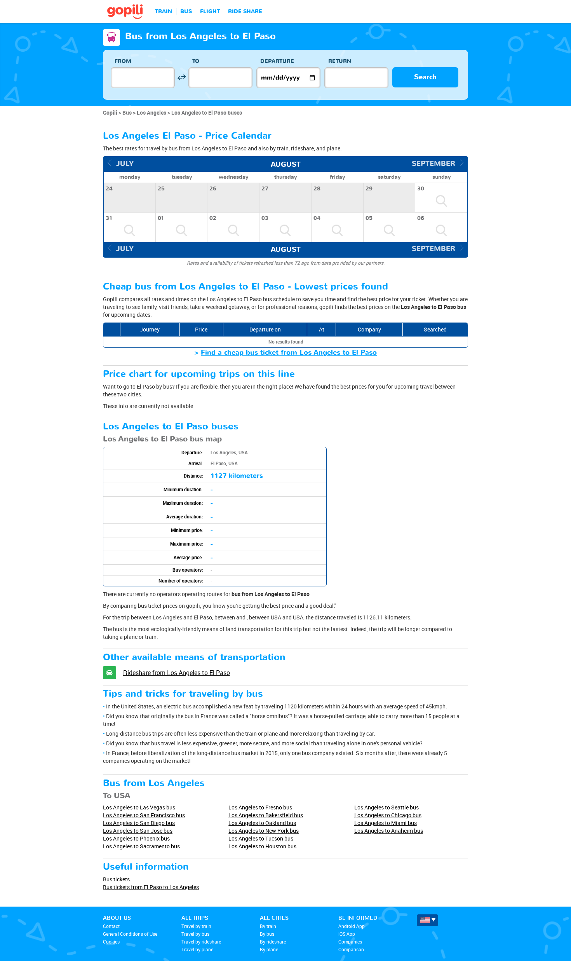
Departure (277, 61)
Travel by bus (195, 934)
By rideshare (273, 941)
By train (268, 926)
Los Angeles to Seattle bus (386, 807)
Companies (350, 941)
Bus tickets (116, 879)
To (195, 61)
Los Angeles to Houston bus (262, 846)
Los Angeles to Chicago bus (387, 815)
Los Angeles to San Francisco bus (144, 815)
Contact (111, 926)
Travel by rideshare (201, 941)
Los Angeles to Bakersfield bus (265, 815)
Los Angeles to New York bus (263, 830)
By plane (269, 949)
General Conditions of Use (130, 934)
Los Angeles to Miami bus (385, 823)
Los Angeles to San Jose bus (137, 830)
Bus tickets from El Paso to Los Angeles (151, 887)
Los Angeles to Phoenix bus (136, 838)
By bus (267, 934)
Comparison (351, 949)
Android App (351, 926)
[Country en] (427, 920)
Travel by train (196, 926)
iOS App (346, 934)
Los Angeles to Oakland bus (262, 823)
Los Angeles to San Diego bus (139, 823)
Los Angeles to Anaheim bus (388, 830)
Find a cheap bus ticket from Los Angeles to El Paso (289, 353)
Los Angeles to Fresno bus (260, 807)
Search (425, 77)
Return (339, 61)
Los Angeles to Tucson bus (260, 838)
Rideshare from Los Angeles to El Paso (176, 672)
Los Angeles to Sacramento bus (141, 846)
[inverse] (181, 77)
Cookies (111, 941)
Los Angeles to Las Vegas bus (139, 807)
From (123, 61)
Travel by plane (197, 949)
